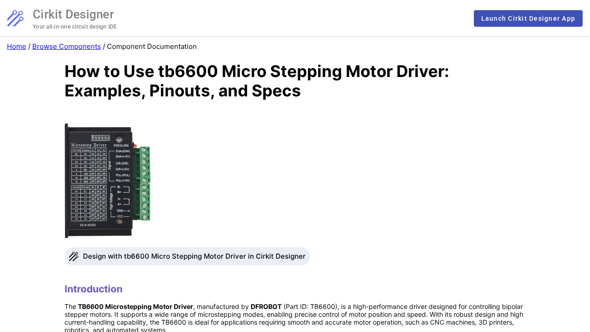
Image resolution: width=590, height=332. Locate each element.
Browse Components (66, 46)
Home (16, 46)
